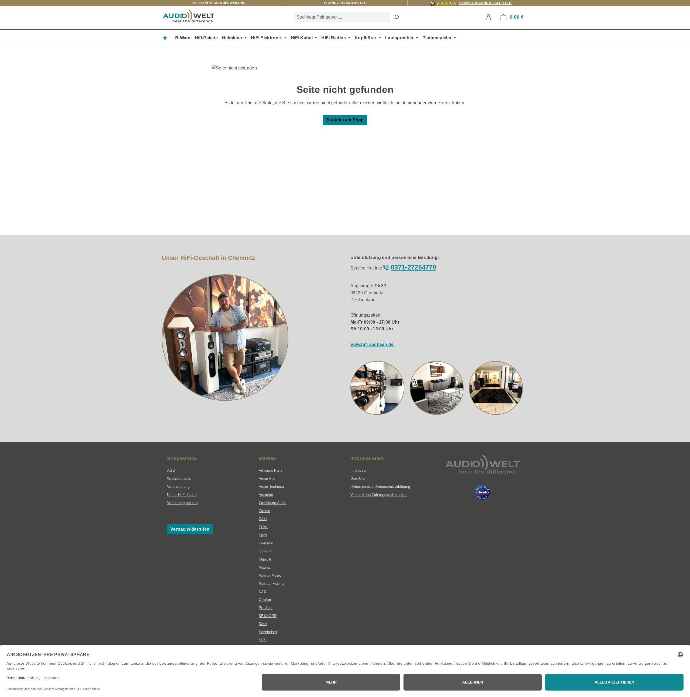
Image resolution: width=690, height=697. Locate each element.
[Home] (165, 38)
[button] (377, 388)
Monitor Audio (270, 575)
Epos (263, 535)
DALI (263, 519)
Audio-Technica (271, 487)
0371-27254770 (413, 267)
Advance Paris (271, 470)
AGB (171, 470)
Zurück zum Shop (345, 120)
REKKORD (268, 616)
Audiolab (266, 495)
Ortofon (265, 600)
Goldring (265, 551)
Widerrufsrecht (179, 479)
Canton (264, 511)
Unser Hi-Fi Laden (181, 495)
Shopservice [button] (182, 458)
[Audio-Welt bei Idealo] (482, 492)
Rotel (263, 624)
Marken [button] (267, 458)
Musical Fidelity (272, 584)
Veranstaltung (178, 487)
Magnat (265, 567)
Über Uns (357, 479)
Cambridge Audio (273, 503)
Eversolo (266, 543)
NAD (262, 592)
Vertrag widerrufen (189, 529)
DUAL (263, 527)
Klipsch (265, 559)
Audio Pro (267, 479)
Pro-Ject (265, 608)
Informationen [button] (367, 458)
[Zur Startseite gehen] (189, 16)
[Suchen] (396, 17)
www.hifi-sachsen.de (372, 344)
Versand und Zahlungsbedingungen (378, 495)
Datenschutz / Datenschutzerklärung (380, 487)
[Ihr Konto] (488, 17)
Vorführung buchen (182, 503)
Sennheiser (268, 632)
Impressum (359, 470)
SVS (262, 640)
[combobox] (342, 17)
